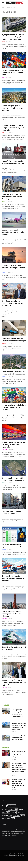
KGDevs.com (21, 855)
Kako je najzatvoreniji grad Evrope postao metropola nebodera (11, 614)
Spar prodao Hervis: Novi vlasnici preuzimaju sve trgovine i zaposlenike (14, 444)
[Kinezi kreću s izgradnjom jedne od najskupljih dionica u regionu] (14, 361)
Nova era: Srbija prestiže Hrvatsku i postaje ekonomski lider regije (13, 578)
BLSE (18, 806)
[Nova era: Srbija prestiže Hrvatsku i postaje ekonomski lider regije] (14, 566)
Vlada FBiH (16, 815)
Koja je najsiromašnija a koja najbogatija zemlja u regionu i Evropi (12, 72)
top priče (4, 809)
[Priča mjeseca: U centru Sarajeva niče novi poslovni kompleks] (6, 738)
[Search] (25, 2)
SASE (8, 812)
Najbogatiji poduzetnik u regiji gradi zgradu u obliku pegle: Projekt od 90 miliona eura (13, 37)
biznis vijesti (11, 806)
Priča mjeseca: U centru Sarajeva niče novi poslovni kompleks (19, 737)
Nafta (13, 818)
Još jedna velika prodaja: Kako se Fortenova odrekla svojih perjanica (14, 407)
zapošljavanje (6, 818)
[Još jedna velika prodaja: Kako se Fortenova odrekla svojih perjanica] (14, 395)
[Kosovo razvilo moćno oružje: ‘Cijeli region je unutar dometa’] (14, 468)
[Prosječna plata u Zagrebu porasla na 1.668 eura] (14, 501)
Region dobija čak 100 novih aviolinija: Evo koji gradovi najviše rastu (14, 268)
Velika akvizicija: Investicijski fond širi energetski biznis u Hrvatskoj (12, 196)
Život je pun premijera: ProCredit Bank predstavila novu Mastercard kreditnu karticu (18, 783)
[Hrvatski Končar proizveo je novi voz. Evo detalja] (14, 637)
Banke (4, 806)
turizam (20, 809)
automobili (13, 809)
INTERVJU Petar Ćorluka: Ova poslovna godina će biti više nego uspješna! (14, 682)
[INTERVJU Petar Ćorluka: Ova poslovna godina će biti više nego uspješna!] (14, 670)
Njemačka (13, 812)
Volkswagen (4, 815)
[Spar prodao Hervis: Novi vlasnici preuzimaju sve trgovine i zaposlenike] (14, 432)
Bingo (3, 812)
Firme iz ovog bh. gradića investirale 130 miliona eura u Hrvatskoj (12, 108)
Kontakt (4, 839)
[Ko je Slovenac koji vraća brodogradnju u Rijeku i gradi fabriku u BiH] (14, 291)
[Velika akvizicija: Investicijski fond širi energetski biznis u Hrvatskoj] (14, 184)
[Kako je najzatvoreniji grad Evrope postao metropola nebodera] (14, 601)
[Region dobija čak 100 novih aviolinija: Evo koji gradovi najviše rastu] (14, 255)
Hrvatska (23, 815)
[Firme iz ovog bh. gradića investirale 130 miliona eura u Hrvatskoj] (14, 95)
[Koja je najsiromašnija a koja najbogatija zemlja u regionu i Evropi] (14, 60)
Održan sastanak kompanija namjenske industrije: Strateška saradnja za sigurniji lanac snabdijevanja (18, 712)
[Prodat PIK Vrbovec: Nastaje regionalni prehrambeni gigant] (14, 151)
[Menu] (3, 2)
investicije (21, 812)
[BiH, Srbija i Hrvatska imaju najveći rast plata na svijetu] (14, 534)
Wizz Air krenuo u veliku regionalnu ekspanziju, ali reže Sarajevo (13, 232)
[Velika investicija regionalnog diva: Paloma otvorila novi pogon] (14, 328)
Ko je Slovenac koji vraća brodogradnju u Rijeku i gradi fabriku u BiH (12, 303)
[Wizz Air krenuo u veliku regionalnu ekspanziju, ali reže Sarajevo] (14, 220)
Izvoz (10, 815)
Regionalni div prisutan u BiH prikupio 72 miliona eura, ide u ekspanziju (13, 128)
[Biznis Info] (15, 2)
